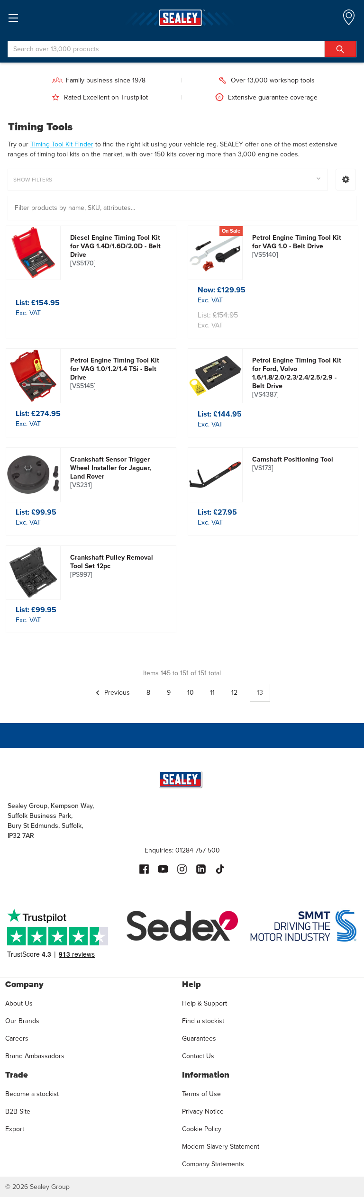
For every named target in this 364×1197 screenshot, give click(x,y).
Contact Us (198, 1056)
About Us (19, 1003)
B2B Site (17, 1111)
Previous (116, 693)
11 (212, 693)
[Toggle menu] (13, 18)
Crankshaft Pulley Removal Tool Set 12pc (111, 566)
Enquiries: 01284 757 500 (182, 850)
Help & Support (204, 1003)
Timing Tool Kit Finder (61, 144)
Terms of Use (201, 1094)
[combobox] (182, 49)
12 (234, 693)
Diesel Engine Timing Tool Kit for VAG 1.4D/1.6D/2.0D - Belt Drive (115, 251)
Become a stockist (32, 1094)
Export (14, 1129)
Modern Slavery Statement (220, 1147)
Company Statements (213, 1164)
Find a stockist (203, 1021)
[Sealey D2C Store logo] (182, 18)
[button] (346, 179)
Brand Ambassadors (34, 1056)
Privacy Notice (203, 1111)
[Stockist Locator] (348, 20)
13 (260, 693)
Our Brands (22, 1021)
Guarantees (199, 1038)
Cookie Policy (201, 1129)
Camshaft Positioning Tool (292, 463)
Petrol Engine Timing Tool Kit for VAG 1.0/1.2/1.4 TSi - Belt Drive (114, 373)
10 (190, 693)
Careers (16, 1038)
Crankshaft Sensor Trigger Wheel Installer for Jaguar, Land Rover (110, 472)
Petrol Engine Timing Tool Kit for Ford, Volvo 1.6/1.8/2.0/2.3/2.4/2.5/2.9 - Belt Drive (296, 377)
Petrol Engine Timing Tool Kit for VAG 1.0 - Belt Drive (296, 246)
